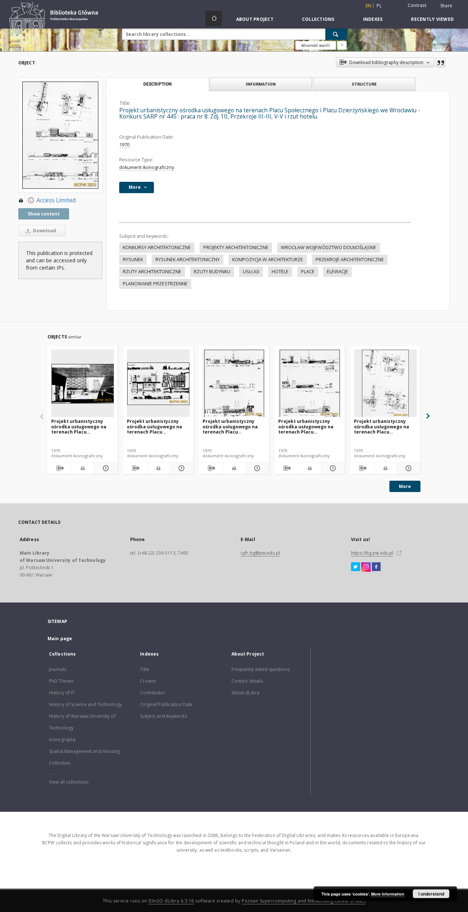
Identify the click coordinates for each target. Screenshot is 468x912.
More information (387, 894)
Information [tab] (261, 84)
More (405, 486)
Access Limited (56, 200)
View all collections (68, 782)
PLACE (307, 272)
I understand (431, 893)
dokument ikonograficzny (146, 167)
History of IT (62, 693)
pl (379, 5)
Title (144, 669)
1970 (124, 145)
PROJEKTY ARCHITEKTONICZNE (235, 247)
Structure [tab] (364, 84)
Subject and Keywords (163, 716)
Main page (60, 638)
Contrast (417, 5)
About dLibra (245, 693)
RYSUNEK (133, 259)
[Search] (336, 34)
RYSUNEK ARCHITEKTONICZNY (187, 259)
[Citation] (440, 62)
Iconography (62, 739)
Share (446, 6)
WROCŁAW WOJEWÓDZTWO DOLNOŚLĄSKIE (328, 247)
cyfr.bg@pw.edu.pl (260, 553)
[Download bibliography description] (59, 468)
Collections (318, 19)
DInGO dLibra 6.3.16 (171, 901)
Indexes (373, 19)
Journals (57, 669)
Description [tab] (157, 84)
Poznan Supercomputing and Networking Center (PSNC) (303, 901)
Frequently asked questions (260, 669)
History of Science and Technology (85, 704)
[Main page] (213, 18)
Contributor (152, 693)
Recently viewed (432, 19)
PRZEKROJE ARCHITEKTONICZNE (350, 259)
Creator (148, 681)
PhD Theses (61, 681)
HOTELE (280, 272)
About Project (254, 19)
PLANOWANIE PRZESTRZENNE (155, 284)
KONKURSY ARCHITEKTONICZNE (157, 247)
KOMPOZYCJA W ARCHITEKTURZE (267, 259)
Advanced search (315, 45)
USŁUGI (251, 272)
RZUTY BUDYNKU (212, 272)
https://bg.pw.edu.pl (372, 553)
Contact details (247, 681)
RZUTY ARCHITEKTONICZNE (152, 272)
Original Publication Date (166, 704)
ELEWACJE (337, 272)
